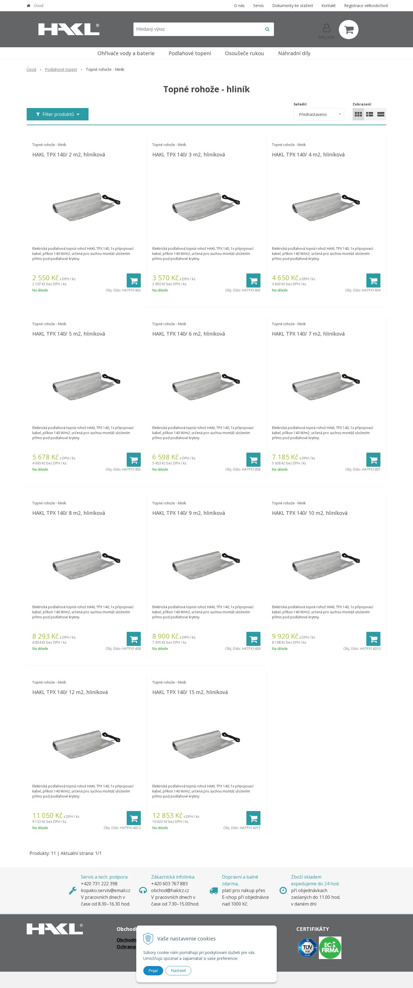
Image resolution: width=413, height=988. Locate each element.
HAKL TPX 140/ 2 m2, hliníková (68, 154)
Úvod (38, 5)
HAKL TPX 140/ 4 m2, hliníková (308, 154)
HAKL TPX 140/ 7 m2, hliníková (308, 333)
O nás (239, 5)
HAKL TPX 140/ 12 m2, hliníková (70, 692)
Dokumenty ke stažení (292, 5)
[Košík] (349, 29)
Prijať (153, 970)
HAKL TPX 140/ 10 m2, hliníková (310, 512)
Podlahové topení (61, 69)
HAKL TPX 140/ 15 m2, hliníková (190, 692)
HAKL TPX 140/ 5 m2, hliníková (68, 333)
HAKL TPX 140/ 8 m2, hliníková (68, 512)
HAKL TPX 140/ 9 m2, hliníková (188, 512)
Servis (258, 5)
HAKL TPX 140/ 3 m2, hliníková (188, 154)
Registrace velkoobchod (366, 5)
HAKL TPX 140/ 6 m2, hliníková (188, 333)
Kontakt (328, 5)
